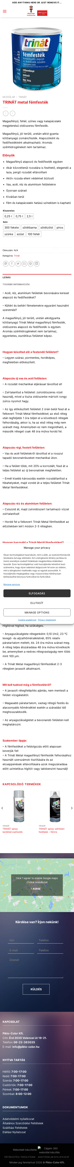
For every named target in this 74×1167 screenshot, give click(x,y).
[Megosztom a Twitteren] (18, 264)
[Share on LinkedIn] (37, 264)
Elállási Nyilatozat (14, 1132)
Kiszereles (8, 211)
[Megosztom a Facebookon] (12, 264)
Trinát (22, 97)
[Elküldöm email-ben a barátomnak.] (24, 264)
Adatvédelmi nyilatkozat (18, 1119)
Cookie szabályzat (27, 620)
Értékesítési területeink (20, 1157)
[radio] (8, 216)
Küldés (36, 989)
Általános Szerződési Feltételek (23, 1123)
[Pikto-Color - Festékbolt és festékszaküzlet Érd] (37, 11)
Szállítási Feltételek (15, 1127)
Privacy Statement (47, 620)
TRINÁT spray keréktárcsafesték (13, 830)
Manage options (37, 612)
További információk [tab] (16, 284)
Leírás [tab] (7, 277)
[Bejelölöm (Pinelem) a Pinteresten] (30, 264)
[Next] (71, 815)
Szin (5, 222)
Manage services (11, 584)
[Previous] (2, 815)
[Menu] (5, 11)
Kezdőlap (9, 97)
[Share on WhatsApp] (6, 264)
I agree (36, 888)
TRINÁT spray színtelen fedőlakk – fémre (52, 830)
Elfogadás (37, 593)
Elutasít (37, 602)
